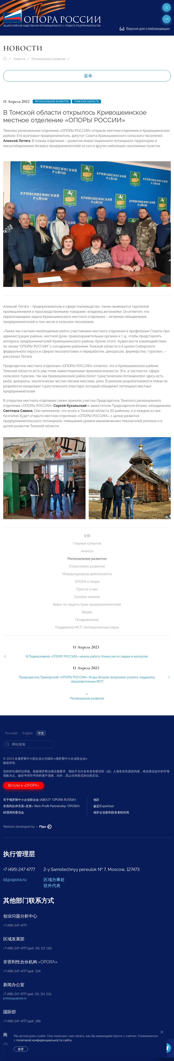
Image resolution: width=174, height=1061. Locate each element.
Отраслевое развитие (87, 566)
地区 (96, 799)
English (27, 733)
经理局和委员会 (13, 812)
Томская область (86, 101)
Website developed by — (25, 826)
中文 (41, 733)
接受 (21, 1049)
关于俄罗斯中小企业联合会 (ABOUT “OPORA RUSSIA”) (39, 799)
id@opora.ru (15, 879)
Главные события (87, 543)
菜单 (88, 75)
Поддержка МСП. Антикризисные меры (87, 627)
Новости (19, 59)
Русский (11, 733)
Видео (87, 612)
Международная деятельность (87, 574)
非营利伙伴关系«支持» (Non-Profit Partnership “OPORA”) (41, 806)
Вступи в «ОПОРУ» (23, 785)
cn (166, 19)
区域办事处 (54, 879)
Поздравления (87, 620)
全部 (87, 536)
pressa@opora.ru (15, 998)
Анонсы (87, 551)
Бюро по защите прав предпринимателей (87, 604)
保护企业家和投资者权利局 (111, 812)
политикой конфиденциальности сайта (44, 1040)
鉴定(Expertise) (103, 806)
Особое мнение (87, 597)
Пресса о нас (87, 589)
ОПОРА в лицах (87, 582)
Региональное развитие (48, 59)
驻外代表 (52, 885)
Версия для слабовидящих (147, 29)
